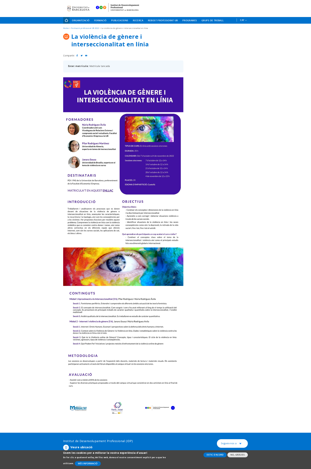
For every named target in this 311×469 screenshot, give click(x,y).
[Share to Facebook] (77, 55)
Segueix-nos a (234, 443)
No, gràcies (237, 454)
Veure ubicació (81, 447)
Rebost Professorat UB (163, 20)
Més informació (88, 463)
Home (66, 20)
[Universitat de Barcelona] (78, 8)
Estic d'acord (215, 454)
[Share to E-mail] (86, 55)
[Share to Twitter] (81, 55)
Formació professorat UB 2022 (85, 28)
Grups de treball (213, 20)
